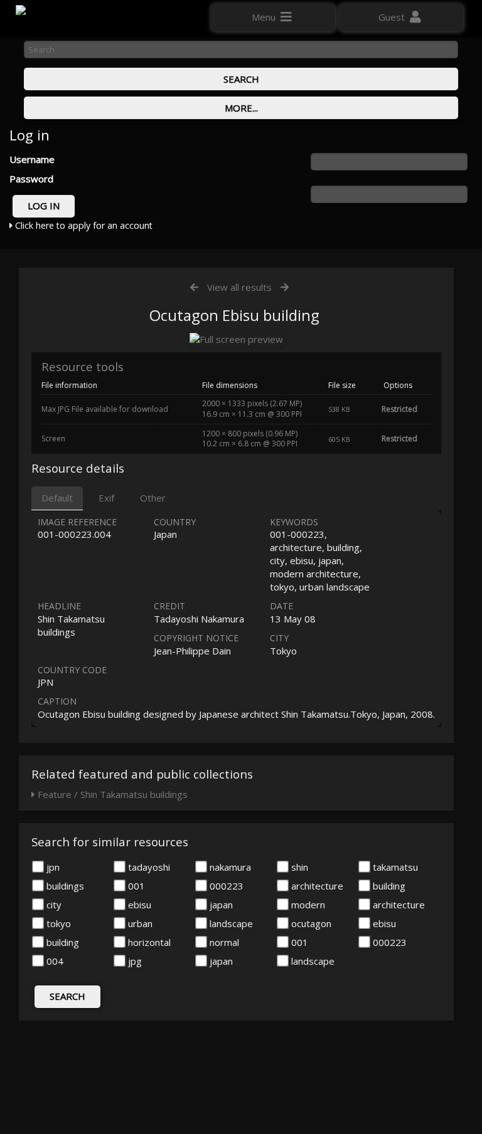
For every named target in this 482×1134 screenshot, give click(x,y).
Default (57, 497)
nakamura (229, 867)
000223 (225, 885)
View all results (239, 287)
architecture (316, 885)
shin (298, 867)
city (53, 904)
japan (220, 904)
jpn (52, 867)
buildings (64, 885)
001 (135, 885)
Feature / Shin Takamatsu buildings (111, 794)
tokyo (57, 923)
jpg (134, 961)
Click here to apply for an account (83, 225)
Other (153, 497)
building (387, 885)
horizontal (148, 942)
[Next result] (284, 287)
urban (139, 923)
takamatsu (394, 867)
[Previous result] (194, 287)
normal (223, 942)
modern (307, 904)
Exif (106, 497)
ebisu (138, 904)
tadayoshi (148, 867)
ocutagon (310, 923)
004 (53, 961)
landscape (230, 923)
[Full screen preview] (236, 339)
